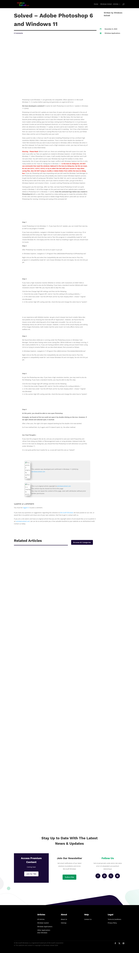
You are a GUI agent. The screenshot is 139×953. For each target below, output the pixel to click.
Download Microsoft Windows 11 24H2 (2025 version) (40, 625)
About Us (64, 919)
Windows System (43, 923)
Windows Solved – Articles (109, 4)
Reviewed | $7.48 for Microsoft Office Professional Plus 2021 (43, 808)
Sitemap (63, 923)
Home (96, 4)
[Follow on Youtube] (117, 875)
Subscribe (69, 877)
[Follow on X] (110, 875)
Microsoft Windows (66, 513)
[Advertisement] (112, 68)
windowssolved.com (38, 472)
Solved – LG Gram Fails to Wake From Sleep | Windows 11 (42, 715)
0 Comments (18, 33)
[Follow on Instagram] (104, 875)
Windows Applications (112, 33)
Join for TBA (31, 874)
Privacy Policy (112, 923)
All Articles (41, 919)
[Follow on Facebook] (97, 875)
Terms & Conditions (114, 919)
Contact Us (88, 919)
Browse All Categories (82, 542)
